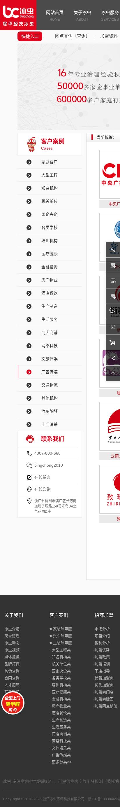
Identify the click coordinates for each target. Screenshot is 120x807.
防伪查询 (12, 671)
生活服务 (49, 319)
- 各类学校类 (60, 678)
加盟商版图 (104, 699)
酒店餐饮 (49, 293)
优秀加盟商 (104, 685)
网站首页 (54, 16)
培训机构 (49, 240)
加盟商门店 (104, 692)
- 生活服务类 (60, 727)
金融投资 (49, 267)
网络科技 (49, 345)
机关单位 (49, 201)
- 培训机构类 (60, 685)
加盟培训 (102, 664)
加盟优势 (102, 650)
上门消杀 (49, 424)
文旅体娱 (49, 358)
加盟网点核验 (106, 706)
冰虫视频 (12, 650)
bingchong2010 (48, 465)
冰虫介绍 (12, 629)
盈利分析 (102, 643)
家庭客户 (49, 162)
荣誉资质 (12, 636)
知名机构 (49, 188)
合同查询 (12, 678)
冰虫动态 (12, 643)
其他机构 (49, 398)
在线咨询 (42, 489)
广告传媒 (49, 372)
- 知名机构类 (60, 657)
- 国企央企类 (60, 671)
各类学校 (49, 227)
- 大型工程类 (60, 650)
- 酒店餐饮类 (60, 713)
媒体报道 (12, 657)
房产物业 (49, 280)
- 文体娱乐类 (60, 748)
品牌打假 (12, 664)
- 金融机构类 (60, 699)
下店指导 (102, 671)
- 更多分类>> (61, 762)
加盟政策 (102, 657)
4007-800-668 (47, 453)
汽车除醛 (49, 411)
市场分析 (102, 629)
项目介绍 (102, 636)
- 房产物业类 (60, 706)
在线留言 (42, 477)
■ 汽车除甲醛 (61, 636)
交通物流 (49, 385)
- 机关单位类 (60, 664)
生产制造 (49, 306)
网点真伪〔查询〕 (72, 36)
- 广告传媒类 (60, 755)
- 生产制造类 (60, 720)
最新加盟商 (104, 678)
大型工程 (49, 175)
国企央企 (49, 214)
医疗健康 (49, 253)
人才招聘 (12, 685)
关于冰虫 (82, 16)
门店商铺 (49, 332)
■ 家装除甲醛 (61, 629)
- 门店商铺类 (60, 734)
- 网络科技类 (60, 741)
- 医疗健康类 (60, 692)
